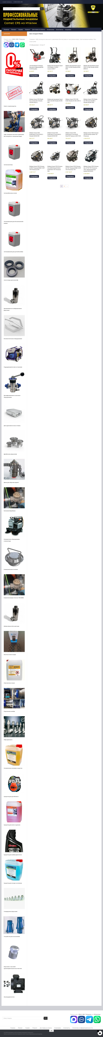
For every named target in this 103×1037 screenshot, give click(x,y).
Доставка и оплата (38, 29)
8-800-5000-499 (18, 2)
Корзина (68, 29)
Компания (50, 29)
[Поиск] (42, 8)
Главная (6, 29)
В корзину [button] (34, 76)
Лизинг (13, 29)
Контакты (59, 29)
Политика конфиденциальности (82, 1028)
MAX (13, 39)
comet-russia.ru (7, 2)
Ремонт (27, 29)
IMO (17, 39)
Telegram (22, 39)
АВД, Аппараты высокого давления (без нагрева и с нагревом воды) (57, 39)
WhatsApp (9, 41)
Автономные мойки (86, 39)
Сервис (20, 29)
